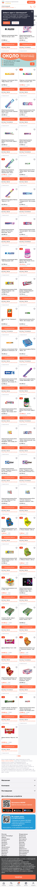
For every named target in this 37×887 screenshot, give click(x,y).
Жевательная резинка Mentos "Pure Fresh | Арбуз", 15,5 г (9, 141)
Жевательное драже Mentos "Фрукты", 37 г (9, 200)
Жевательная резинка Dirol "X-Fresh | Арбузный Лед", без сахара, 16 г (9, 500)
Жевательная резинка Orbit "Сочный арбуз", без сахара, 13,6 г (27, 231)
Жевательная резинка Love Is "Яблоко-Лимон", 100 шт (27, 559)
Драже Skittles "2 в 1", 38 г (9, 648)
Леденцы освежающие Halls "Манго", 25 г (27, 798)
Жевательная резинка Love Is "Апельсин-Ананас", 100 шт (27, 649)
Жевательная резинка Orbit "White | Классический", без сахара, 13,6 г (27, 440)
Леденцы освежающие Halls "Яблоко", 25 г (9, 798)
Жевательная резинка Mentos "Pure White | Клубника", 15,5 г (25, 679)
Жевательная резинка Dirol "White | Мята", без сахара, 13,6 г (27, 171)
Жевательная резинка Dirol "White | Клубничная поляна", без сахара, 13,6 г (27, 709)
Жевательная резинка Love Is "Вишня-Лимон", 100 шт (9, 678)
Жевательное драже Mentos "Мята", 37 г (27, 349)
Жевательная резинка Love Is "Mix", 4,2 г (9, 588)
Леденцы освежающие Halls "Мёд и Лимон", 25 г (9, 80)
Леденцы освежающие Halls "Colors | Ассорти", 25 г (27, 80)
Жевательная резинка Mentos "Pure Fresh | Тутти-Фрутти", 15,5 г (27, 37)
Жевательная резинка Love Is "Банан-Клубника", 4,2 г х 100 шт (9, 530)
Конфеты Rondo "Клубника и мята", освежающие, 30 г (9, 708)
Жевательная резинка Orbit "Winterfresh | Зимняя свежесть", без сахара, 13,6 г (9, 380)
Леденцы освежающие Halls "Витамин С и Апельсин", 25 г (9, 350)
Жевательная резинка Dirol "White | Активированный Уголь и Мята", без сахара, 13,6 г (9, 769)
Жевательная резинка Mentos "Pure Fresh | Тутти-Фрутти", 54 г (27, 261)
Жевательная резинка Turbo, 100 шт (25, 827)
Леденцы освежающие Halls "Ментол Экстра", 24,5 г (9, 36)
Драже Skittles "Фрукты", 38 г (10, 738)
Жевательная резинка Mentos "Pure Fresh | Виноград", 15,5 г (8, 231)
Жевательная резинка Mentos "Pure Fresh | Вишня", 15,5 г (25, 141)
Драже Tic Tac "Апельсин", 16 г (9, 320)
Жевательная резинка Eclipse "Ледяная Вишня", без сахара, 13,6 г (26, 291)
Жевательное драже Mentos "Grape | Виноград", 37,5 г (27, 379)
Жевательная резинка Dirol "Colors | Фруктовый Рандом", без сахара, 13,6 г (9, 410)
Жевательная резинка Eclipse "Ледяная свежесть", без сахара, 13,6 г (9, 470)
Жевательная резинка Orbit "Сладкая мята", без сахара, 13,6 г (27, 201)
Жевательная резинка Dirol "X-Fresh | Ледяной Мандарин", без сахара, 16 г (9, 440)
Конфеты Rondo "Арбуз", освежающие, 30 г (8, 618)
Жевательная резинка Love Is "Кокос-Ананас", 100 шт (27, 529)
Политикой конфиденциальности (11, 868)
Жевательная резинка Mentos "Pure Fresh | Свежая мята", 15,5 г (9, 111)
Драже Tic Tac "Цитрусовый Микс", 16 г (27, 768)
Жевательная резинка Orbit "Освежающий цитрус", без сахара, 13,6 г (9, 560)
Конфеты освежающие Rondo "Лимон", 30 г (25, 618)
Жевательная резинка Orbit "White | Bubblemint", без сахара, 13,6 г (27, 111)
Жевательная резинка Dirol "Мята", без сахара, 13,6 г (27, 320)
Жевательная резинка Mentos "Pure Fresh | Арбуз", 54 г (27, 410)
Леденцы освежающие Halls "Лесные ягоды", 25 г (9, 827)
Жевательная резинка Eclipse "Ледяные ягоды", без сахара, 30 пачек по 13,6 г (27, 470)
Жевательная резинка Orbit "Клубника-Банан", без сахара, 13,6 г (9, 291)
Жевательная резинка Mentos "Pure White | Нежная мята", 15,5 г (8, 171)
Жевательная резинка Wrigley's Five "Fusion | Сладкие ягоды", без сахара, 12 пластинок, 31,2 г (27, 589)
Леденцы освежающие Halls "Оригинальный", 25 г (9, 260)
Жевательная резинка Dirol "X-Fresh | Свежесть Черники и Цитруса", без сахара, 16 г (27, 500)
